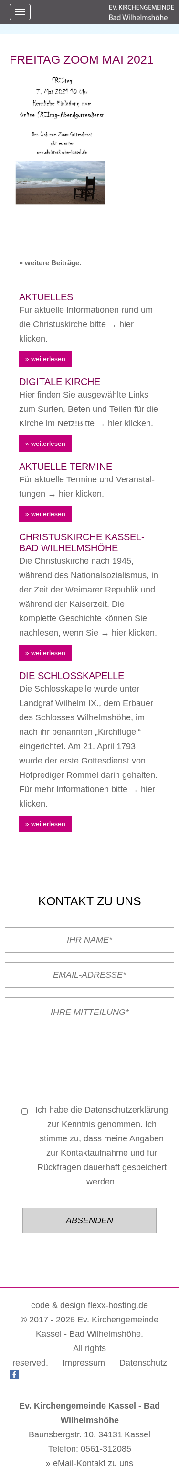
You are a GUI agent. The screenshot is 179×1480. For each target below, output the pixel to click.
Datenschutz (143, 1362)
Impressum (84, 1362)
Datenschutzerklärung (126, 1110)
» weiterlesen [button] (45, 359)
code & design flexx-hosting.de (89, 1305)
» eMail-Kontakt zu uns (89, 1463)
